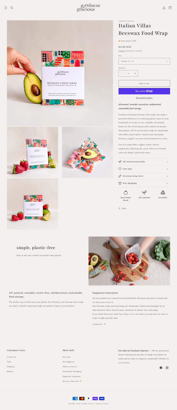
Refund (10, 371)
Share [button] (124, 208)
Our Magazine (68, 362)
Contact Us (11, 357)
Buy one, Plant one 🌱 (72, 381)
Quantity (122, 68)
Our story (67, 357)
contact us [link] (97, 324)
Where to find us (70, 367)
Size (120, 56)
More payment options (144, 98)
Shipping (122, 51)
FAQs (9, 362)
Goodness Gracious (102, 403)
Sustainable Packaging (72, 371)
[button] (6, 8)
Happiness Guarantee (72, 376)
